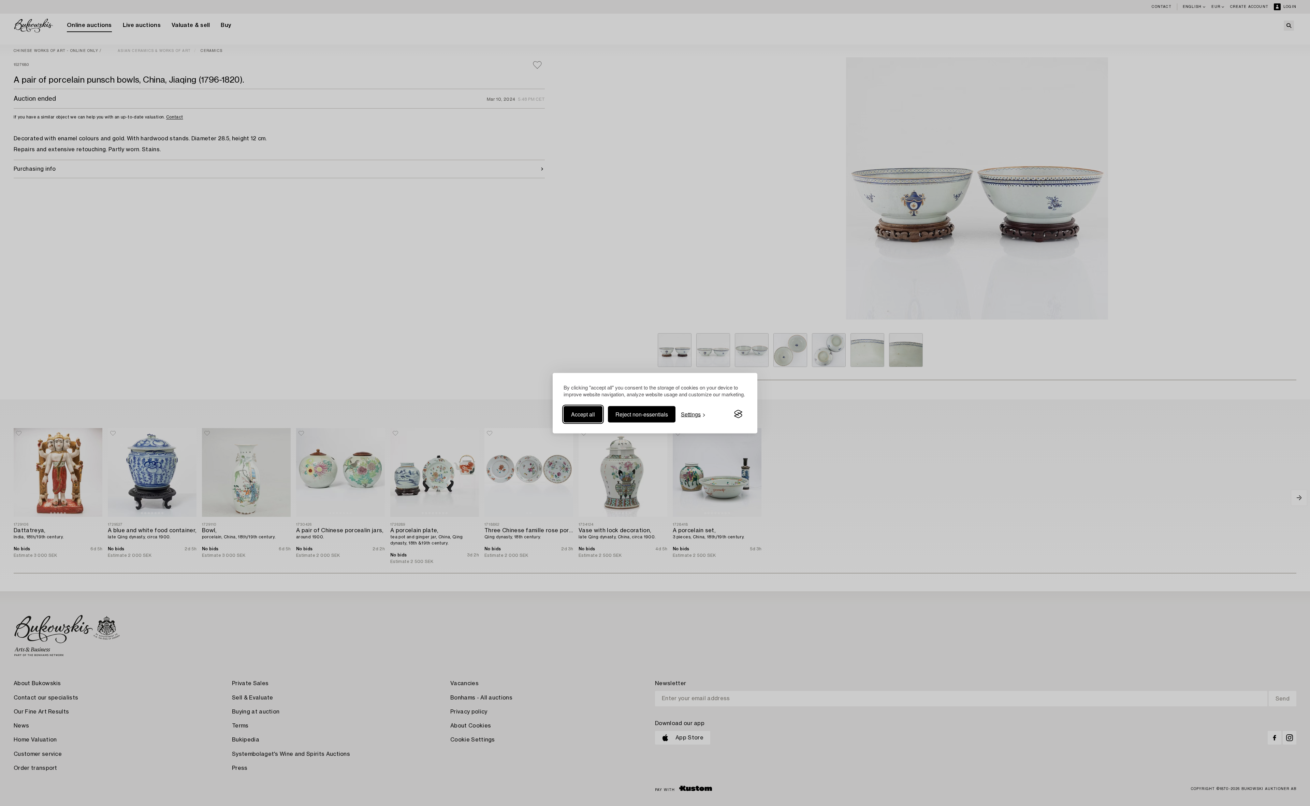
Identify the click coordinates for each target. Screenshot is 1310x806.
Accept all (583, 414)
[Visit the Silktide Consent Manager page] (738, 414)
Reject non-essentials (641, 414)
